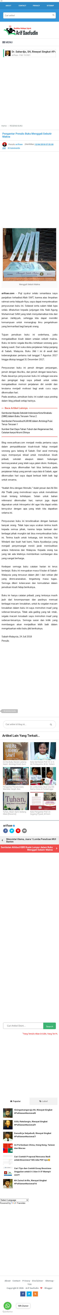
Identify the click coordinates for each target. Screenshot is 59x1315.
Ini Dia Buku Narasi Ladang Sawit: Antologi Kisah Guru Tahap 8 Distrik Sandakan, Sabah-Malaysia (14, 765)
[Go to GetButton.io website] (8, 1312)
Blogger (49, 1288)
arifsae (7, 825)
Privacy (26, 1281)
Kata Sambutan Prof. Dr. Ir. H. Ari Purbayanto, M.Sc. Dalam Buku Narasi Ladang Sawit (42, 764)
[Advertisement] (29, 89)
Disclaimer (37, 1281)
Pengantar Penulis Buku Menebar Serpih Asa (13, 788)
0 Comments (14, 148)
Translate (21, 1203)
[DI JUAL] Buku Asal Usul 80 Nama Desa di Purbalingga (42, 788)
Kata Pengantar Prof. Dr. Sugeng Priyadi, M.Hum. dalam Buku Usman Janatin (42, 814)
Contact (16, 1281)
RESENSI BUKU (9, 711)
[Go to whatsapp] (7, 1306)
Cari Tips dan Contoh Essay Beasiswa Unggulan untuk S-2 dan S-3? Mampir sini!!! (32, 1171)
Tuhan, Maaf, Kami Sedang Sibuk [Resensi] (14, 813)
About (7, 1281)
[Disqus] (29, 896)
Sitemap (49, 1281)
